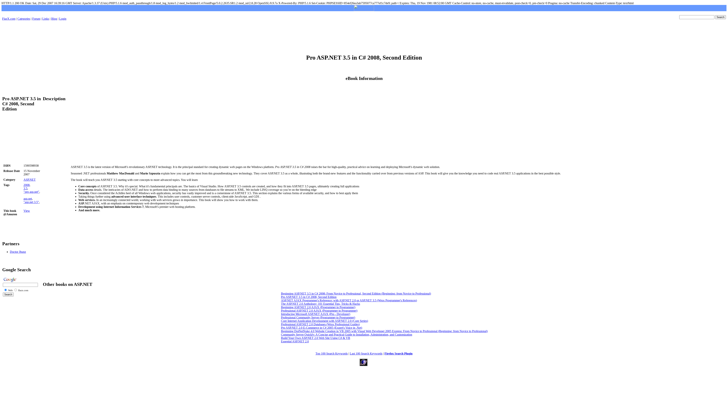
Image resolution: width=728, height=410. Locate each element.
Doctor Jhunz (18, 251)
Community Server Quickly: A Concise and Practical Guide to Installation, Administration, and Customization (346, 334)
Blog (54, 18)
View (27, 210)
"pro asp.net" (31, 191)
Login (62, 18)
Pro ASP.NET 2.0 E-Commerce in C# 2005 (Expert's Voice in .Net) (321, 327)
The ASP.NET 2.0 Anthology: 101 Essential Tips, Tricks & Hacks (320, 303)
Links (45, 18)
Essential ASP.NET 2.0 (295, 341)
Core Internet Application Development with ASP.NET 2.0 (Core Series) (324, 320)
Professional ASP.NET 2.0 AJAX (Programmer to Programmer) (319, 310)
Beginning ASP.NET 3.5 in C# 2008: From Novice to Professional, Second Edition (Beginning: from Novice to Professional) (356, 293)
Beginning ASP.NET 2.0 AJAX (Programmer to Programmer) (318, 307)
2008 (27, 185)
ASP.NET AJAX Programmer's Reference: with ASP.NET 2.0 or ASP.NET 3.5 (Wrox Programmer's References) (349, 300)
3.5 (25, 188)
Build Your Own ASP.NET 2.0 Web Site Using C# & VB (315, 338)
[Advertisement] (364, 34)
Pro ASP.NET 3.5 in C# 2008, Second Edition (309, 297)
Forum (36, 18)
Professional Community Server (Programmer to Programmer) (318, 317)
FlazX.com (8, 18)
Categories (23, 18)
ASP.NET (30, 179)
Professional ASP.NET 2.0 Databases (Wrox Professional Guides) (320, 324)
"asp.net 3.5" (31, 202)
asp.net (28, 198)
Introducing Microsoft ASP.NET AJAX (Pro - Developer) (315, 314)
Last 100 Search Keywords (366, 353)
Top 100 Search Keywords (331, 353)
